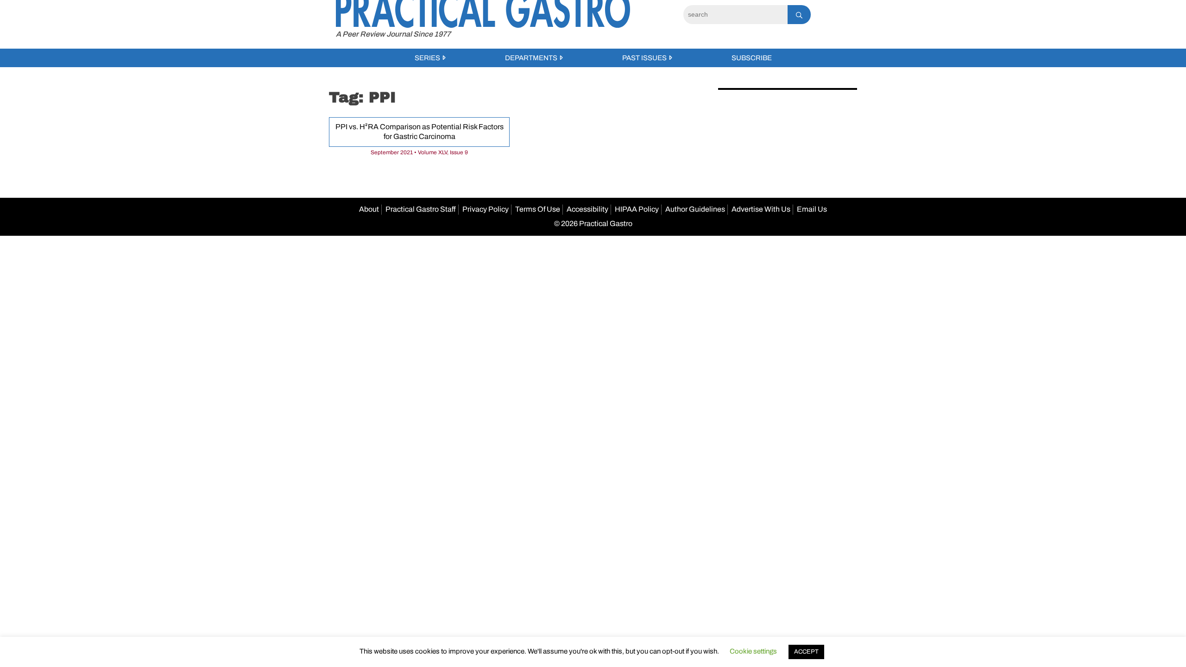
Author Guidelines (695, 209)
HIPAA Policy (637, 209)
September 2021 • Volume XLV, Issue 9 (419, 152)
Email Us (812, 209)
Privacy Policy (485, 209)
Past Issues (644, 58)
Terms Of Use (537, 209)
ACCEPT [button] (806, 651)
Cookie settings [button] (753, 651)
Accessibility (587, 209)
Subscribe (752, 58)
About (369, 209)
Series (427, 58)
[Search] (799, 14)
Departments (531, 58)
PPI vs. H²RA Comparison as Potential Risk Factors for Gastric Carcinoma (419, 131)
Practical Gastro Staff (420, 209)
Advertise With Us (761, 209)
